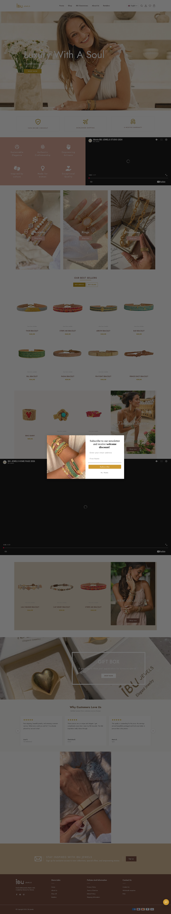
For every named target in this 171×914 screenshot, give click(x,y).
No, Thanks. (105, 472)
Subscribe (105, 467)
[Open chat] (166, 902)
